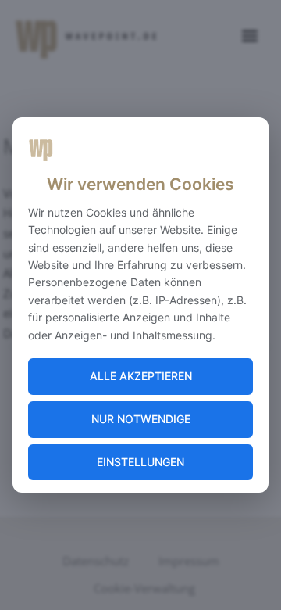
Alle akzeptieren (141, 375)
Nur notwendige (140, 418)
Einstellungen (140, 461)
